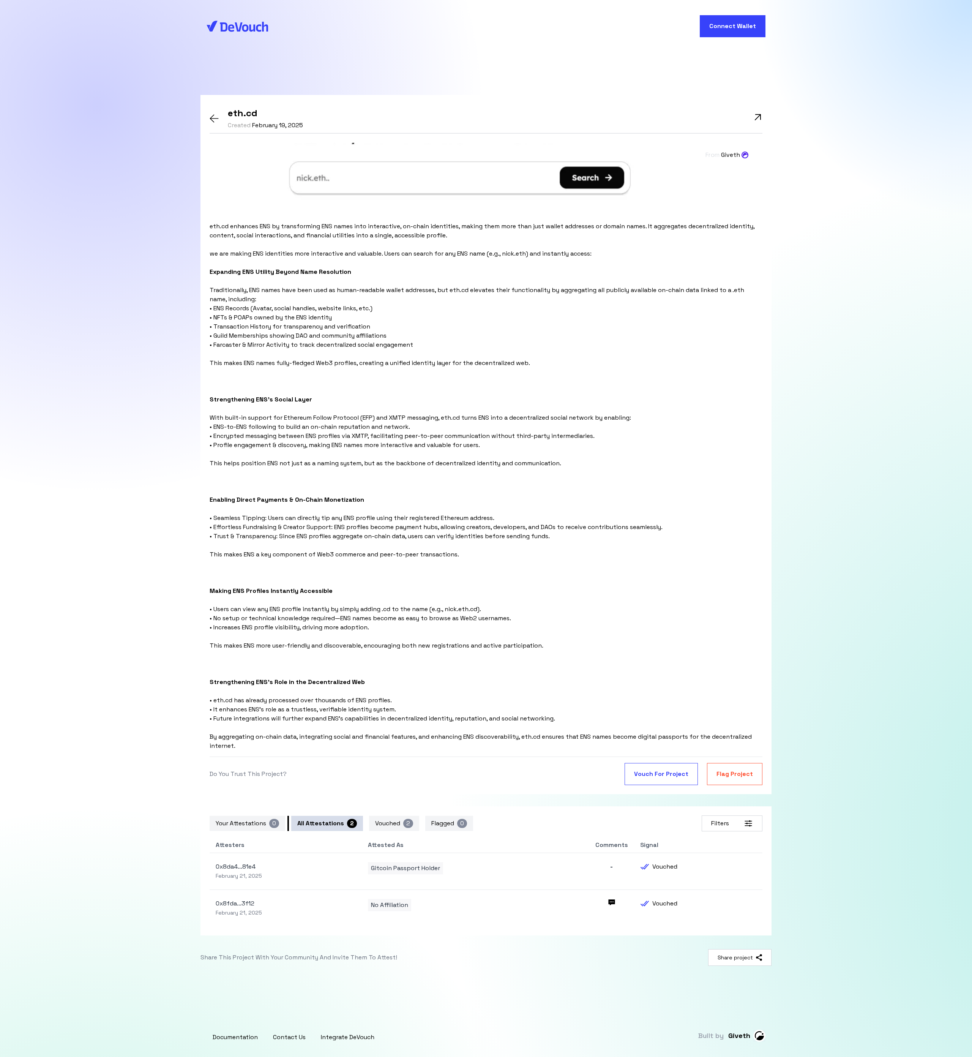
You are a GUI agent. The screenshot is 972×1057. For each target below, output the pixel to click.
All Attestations (325, 823)
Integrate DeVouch (347, 1037)
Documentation (235, 1037)
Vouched (392, 823)
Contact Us (289, 1037)
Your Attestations (246, 823)
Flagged (447, 823)
